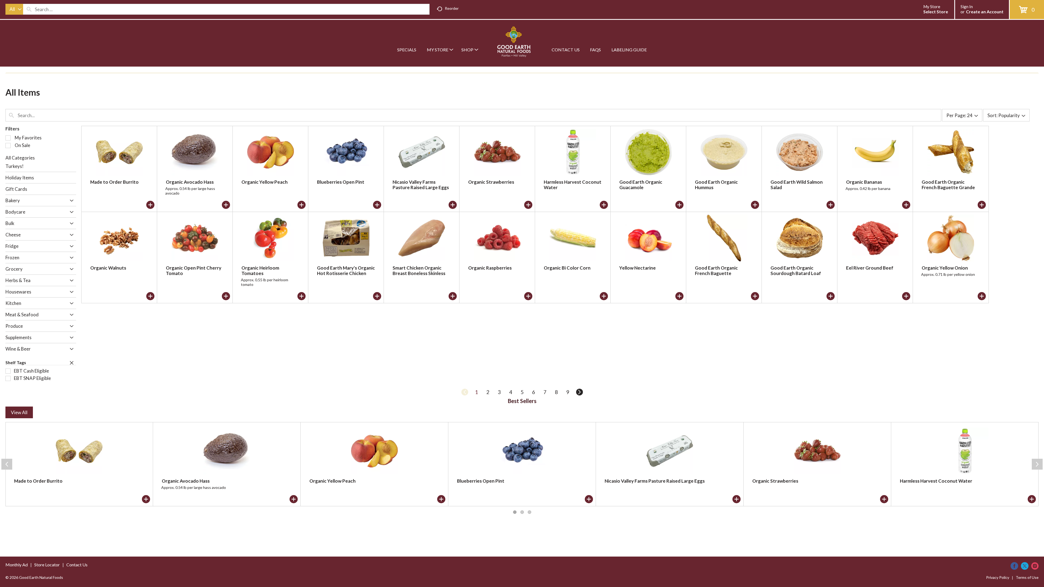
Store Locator (47, 564)
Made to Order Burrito (114, 182)
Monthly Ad (16, 564)
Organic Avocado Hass (190, 182)
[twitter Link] (1025, 566)
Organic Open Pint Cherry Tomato (193, 270)
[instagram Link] (1035, 566)
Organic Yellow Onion (945, 268)
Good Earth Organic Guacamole (640, 184)
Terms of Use (1027, 577)
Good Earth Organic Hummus (716, 184)
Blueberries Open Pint (340, 182)
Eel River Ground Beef (869, 268)
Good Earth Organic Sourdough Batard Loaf (795, 270)
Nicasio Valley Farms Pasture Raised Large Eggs (421, 184)
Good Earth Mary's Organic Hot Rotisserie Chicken (346, 270)
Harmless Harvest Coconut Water (572, 184)
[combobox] (14, 9)
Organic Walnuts (108, 268)
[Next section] (1037, 464)
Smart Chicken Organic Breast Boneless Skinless (419, 270)
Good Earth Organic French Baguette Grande (948, 184)
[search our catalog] (29, 9)
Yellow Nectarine (637, 268)
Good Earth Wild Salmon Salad (796, 184)
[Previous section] (6, 464)
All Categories (20, 158)
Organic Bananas (864, 182)
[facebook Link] (1014, 566)
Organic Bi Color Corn (567, 268)
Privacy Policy (997, 577)
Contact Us (77, 564)
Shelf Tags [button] (15, 362)
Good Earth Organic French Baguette (716, 270)
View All (19, 412)
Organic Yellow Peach (264, 182)
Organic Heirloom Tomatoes (260, 270)
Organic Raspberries (490, 268)
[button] (70, 201)
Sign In (967, 6)
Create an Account (984, 11)
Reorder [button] (452, 8)
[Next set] (579, 392)
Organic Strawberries (491, 182)
